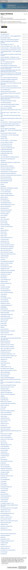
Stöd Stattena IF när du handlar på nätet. (8, 550)
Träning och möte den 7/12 (6, 546)
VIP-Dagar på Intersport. (5, 453)
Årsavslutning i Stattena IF (5, 352)
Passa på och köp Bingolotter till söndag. (8, 385)
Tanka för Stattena (4, 215)
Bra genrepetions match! (5, 448)
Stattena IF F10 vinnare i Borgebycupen (8, 394)
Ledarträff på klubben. (5, 255)
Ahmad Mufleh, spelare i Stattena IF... (7, 368)
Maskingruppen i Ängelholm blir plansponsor (9, 79)
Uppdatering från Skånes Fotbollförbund (8, 173)
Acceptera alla (22, 567)
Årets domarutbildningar (5, 224)
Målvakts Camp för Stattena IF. (6, 401)
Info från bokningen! (4, 488)
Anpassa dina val (4, 564)
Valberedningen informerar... (6, 509)
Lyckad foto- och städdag (5, 211)
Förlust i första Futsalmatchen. (6, 357)
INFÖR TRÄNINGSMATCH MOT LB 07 (7, 513)
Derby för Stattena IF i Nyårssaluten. (7, 246)
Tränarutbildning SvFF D (5, 34)
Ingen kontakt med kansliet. (6, 427)
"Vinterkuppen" (3, 364)
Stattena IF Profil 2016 (5, 332)
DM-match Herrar (4, 477)
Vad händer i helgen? (4, 319)
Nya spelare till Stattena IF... (6, 535)
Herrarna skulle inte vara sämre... (7, 266)
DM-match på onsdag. (5, 288)
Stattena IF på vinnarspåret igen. (7, 392)
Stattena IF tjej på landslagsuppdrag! (7, 377)
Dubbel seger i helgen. (5, 388)
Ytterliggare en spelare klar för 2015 (7, 540)
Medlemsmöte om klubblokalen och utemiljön (9, 188)
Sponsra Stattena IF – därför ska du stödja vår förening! (11, 122)
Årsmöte (2, 120)
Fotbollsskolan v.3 (4, 275)
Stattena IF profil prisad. (5, 464)
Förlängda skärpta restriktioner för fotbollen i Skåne (10, 162)
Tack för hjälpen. (4, 483)
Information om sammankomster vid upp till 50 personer (11, 175)
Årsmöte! (2, 184)
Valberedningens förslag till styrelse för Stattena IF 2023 (11, 118)
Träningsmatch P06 (4, 490)
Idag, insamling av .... (4, 459)
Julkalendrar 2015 (4, 359)
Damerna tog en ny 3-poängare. (6, 433)
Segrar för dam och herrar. (5, 374)
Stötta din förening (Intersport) (6, 145)
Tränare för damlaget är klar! (6, 189)
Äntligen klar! (3, 537)
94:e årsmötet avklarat (5, 239)
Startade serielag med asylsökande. (7, 261)
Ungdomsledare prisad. (5, 418)
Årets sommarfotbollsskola (6, 206)
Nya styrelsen (3, 217)
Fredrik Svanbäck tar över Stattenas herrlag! (9, 65)
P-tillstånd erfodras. (4, 524)
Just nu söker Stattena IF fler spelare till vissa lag (10, 156)
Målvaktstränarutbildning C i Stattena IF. (8, 330)
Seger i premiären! (4, 442)
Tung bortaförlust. (4, 294)
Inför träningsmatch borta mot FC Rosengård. (9, 507)
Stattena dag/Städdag (5, 446)
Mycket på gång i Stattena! (5, 37)
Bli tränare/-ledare (4, 164)
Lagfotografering (4, 452)
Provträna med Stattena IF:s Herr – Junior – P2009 (10, 46)
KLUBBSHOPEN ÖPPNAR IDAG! (6, 149)
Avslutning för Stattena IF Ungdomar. (7, 244)
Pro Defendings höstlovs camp (6, 144)
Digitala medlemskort (5, 230)
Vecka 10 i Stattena (4, 222)
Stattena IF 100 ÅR (4, 138)
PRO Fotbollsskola (4, 155)
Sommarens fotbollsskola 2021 (6, 151)
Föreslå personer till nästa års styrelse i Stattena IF (10, 104)
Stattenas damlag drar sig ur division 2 (8, 204)
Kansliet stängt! (3, 323)
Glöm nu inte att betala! (5, 219)
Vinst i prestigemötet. (5, 299)
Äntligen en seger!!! (4, 281)
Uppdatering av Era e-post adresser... (7, 344)
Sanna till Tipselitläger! (5, 375)
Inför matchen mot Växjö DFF (6, 518)
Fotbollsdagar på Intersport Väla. (7, 314)
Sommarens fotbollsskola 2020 (6, 169)
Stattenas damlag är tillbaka (6, 177)
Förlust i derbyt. (3, 407)
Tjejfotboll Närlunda (4, 308)
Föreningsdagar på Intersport (6, 202)
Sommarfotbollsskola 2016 (6, 279)
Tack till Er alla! (3, 441)
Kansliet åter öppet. (4, 397)
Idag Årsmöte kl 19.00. (5, 241)
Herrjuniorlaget (3, 336)
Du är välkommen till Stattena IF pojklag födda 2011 (10, 123)
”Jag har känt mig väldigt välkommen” (8, 147)
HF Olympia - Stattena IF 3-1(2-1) (7, 470)
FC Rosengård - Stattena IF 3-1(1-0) (7, 503)
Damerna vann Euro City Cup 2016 (7, 334)
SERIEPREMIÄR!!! (4, 307)
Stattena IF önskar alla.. (5, 405)
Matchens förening (4, 197)
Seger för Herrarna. (4, 421)
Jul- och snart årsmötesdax (6, 191)
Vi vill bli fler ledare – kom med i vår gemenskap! (10, 134)
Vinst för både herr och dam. (6, 297)
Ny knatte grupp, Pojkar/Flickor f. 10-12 (8, 353)
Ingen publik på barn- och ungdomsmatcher (9, 171)
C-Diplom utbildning (4, 499)
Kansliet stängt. (3, 296)
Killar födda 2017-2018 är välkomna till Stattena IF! (10, 39)
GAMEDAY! (3, 396)
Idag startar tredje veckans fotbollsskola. (8, 403)
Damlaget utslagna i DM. (5, 548)
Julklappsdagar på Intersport (6, 350)
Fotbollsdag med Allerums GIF (6, 486)
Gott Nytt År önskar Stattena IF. (6, 529)
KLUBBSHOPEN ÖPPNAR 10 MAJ (7, 153)
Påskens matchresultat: (5, 312)
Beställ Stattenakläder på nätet (6, 180)
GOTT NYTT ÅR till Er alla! (5, 243)
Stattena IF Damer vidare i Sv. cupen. (7, 386)
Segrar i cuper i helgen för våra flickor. (8, 348)
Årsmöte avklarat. (4, 325)
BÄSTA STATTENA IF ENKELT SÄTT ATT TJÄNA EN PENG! (11, 73)
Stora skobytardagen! (5, 213)
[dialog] (14, 562)
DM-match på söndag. (5, 497)
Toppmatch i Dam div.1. (5, 423)
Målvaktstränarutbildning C (6, 341)
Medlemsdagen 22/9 (4, 199)
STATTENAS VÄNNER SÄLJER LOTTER (8, 81)
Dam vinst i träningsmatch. (5, 466)
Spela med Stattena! (4, 182)
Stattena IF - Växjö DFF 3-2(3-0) (6, 517)
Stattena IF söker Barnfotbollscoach (7, 195)
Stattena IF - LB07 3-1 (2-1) (5, 511)
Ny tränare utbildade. (4, 450)
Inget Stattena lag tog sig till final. (7, 248)
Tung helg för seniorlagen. (5, 286)
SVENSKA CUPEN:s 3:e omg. (6, 366)
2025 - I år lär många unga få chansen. (8, 61)
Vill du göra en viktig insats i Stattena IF (8, 167)
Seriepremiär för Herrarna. (5, 303)
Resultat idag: (3, 492)
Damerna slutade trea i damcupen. (7, 252)
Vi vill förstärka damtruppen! (6, 102)
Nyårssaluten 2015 (4, 528)
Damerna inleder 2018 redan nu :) (7, 237)
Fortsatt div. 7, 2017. (4, 257)
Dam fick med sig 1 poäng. (6, 419)
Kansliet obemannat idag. (5, 363)
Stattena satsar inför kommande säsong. (8, 533)
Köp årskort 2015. (4, 425)
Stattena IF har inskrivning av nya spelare (8, 91)
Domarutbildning (4, 136)
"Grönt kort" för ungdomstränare (7, 226)
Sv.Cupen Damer (4, 481)
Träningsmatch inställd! (5, 472)
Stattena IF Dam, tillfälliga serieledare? (8, 410)
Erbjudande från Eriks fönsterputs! (7, 166)
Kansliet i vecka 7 (4, 232)
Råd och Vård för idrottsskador (6, 178)
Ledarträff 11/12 (4, 544)
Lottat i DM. (3, 285)
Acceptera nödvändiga (12, 567)
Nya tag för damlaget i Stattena (6, 193)
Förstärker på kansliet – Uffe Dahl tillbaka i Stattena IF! (11, 47)
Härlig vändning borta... (5, 264)
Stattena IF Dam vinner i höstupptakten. (8, 270)
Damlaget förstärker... (5, 542)
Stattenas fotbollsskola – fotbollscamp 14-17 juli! (10, 57)
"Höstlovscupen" (4, 361)
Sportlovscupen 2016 (5, 329)
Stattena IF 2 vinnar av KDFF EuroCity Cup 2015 (9, 520)
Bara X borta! (3, 408)
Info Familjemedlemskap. (5, 479)
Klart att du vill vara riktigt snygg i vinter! (8, 158)
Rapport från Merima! (7, 14)
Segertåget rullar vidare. (5, 268)
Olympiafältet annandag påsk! (6, 468)
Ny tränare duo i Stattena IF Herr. (6, 526)
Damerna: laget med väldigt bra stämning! (8, 133)
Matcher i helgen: (4, 321)
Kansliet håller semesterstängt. (6, 272)
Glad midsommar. (4, 277)
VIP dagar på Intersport (5, 455)
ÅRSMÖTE (2, 327)
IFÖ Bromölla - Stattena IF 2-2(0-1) (7, 475)
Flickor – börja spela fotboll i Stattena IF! (8, 106)
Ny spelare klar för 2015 (5, 539)
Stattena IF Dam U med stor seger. (7, 439)
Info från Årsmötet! (4, 501)
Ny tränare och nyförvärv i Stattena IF (7, 346)
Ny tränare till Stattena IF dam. (6, 283)
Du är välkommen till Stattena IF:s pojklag (8, 100)
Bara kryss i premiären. (5, 301)
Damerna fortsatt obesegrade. (6, 414)
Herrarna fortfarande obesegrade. (7, 292)
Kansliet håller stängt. (5, 399)
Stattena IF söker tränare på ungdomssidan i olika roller (11, 87)
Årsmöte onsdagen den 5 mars (6, 63)
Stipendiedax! (3, 160)
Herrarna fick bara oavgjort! (6, 435)
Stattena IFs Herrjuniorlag (5, 342)
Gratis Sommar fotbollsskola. (6, 412)
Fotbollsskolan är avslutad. (6, 274)
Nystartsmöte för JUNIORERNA (6, 108)
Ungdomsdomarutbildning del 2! (7, 318)
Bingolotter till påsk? (4, 474)
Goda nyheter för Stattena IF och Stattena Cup (9, 85)
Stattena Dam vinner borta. (5, 429)
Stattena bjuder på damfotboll (6, 210)
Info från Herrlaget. (4, 551)
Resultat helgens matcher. (5, 316)
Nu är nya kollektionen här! (5, 89)
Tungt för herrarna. (4, 416)
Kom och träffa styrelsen (5, 200)
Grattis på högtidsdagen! (5, 372)
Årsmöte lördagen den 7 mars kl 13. (7, 44)
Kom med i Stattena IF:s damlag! (7, 142)
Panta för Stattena (4, 233)
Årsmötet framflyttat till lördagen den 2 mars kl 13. (10, 96)
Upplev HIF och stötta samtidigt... (7, 263)
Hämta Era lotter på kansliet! (6, 522)
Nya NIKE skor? (3, 463)
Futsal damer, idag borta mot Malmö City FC (9, 355)
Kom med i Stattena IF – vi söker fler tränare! (9, 140)
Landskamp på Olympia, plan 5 (6, 305)
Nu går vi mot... (3, 457)
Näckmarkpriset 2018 (5, 208)
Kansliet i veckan (4, 235)
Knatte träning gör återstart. (6, 390)
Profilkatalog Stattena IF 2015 (6, 444)
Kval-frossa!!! (3, 259)
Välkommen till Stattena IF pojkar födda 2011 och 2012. (11, 49)
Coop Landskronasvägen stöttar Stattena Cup (9, 77)
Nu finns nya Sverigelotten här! (6, 437)
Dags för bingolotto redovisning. (7, 461)
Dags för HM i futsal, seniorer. (6, 250)
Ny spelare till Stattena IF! (5, 515)
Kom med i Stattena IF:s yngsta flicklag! (8, 128)
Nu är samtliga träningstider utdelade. (8, 310)
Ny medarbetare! (4, 553)
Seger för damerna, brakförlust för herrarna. (9, 370)
